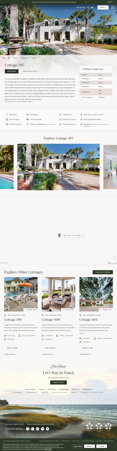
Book (102, 7)
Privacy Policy (66, 441)
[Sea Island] (10, 7)
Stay (9, 57)
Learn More (73, 2)
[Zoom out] (115, 259)
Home (3, 57)
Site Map (99, 441)
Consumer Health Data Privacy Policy (49, 441)
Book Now (12, 71)
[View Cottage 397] (59, 236)
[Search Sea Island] (88, 7)
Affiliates (74, 392)
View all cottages (102, 272)
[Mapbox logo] (4, 263)
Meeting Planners (32, 392)
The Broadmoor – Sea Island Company (92, 392)
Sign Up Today (58, 382)
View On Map (9, 354)
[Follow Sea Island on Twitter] (32, 428)
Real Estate (44, 392)
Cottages (15, 57)
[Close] (114, 446)
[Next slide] (86, 2)
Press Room (52, 389)
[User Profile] (93, 7)
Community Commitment (59, 392)
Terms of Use (76, 441)
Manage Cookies (77, 446)
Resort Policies (30, 389)
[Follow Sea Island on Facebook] (27, 428)
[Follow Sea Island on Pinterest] (42, 428)
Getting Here (87, 389)
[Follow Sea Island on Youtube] (47, 428)
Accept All (101, 446)
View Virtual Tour (29, 71)
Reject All (89, 446)
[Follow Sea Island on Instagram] (37, 428)
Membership (63, 389)
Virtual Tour (31, 309)
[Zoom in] (115, 257)
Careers (41, 389)
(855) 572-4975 (80, 7)
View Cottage (12, 348)
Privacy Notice (48, 449)
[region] (58, 230)
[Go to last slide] (23, 2)
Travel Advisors (18, 392)
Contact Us (75, 389)
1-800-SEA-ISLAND (47, 424)
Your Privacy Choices (88, 441)
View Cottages (24, 57)
